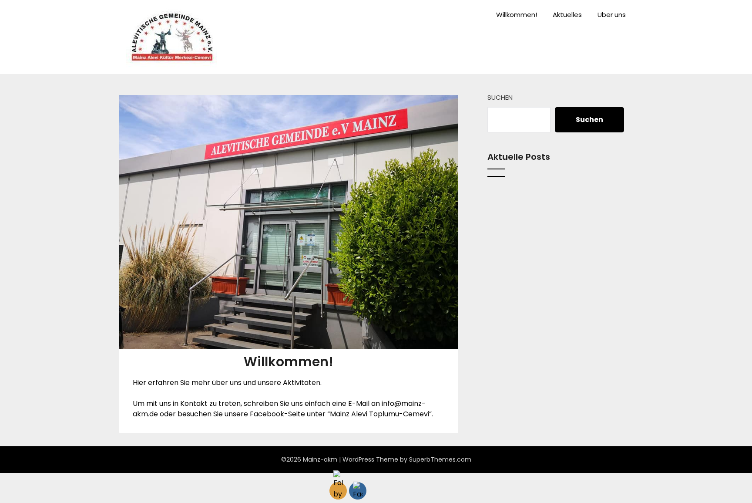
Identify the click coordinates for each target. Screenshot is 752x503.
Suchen (500, 97)
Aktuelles (567, 14)
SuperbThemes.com (440, 459)
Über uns (612, 14)
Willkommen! (516, 14)
